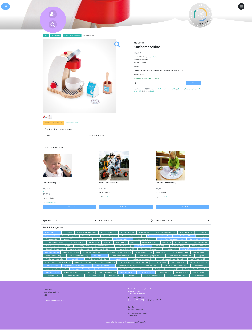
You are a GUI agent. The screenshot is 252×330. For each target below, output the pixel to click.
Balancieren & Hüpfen (86, 232)
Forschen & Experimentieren (119, 252)
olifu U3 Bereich (178, 262)
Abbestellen (132, 316)
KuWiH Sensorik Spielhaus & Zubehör (135, 269)
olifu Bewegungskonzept (142, 259)
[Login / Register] (53, 14)
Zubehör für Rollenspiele (72, 35)
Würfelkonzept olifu (54, 256)
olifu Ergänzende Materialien (171, 259)
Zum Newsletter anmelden (137, 313)
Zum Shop (131, 307)
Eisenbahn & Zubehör (128, 266)
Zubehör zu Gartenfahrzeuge (132, 236)
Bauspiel (94, 242)
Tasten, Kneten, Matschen (196, 269)
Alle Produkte (172, 89)
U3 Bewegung (164, 272)
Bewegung (51, 232)
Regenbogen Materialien (75, 266)
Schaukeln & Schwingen (165, 232)
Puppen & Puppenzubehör (176, 266)
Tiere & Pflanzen (200, 252)
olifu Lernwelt (108, 262)
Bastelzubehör (179, 246)
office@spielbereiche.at (152, 300)
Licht (158, 269)
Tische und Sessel (54, 259)
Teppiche (202, 256)
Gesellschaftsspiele (72, 272)
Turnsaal (202, 232)
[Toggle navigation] (241, 6)
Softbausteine (105, 246)
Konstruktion (197, 239)
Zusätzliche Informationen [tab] (53, 123)
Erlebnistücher (127, 232)
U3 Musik (114, 276)
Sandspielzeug (109, 236)
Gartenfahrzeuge (69, 236)
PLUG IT (50, 246)
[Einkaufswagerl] (5, 6)
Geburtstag (51, 239)
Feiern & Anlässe (183, 236)
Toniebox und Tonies (97, 259)
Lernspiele (50, 252)
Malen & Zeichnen (127, 249)
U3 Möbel (94, 276)
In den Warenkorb (193, 83)
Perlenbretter (162, 252)
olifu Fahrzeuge (198, 259)
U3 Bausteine (124, 246)
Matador (166, 242)
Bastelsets (160, 246)
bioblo (107, 242)
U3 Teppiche (199, 276)
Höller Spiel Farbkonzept (170, 239)
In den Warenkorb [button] (69, 207)
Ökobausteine (200, 242)
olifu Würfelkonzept (198, 262)
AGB (45, 295)
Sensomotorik (105, 269)
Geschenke (121, 239)
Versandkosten (153, 57)
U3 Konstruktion (200, 272)
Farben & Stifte (199, 246)
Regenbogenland (84, 246)
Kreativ (141, 246)
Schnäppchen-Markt (81, 269)
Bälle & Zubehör (108, 232)
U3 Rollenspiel (162, 89)
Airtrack (68, 232)
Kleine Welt (151, 266)
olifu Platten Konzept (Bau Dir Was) (133, 262)
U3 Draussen (182, 272)
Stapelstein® (186, 232)
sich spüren (173, 269)
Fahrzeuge (144, 232)
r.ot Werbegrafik (140, 322)
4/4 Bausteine (78, 242)
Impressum (48, 289)
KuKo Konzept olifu (143, 252)
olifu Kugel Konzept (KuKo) (86, 262)
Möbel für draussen (90, 236)
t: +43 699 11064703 (136, 297)
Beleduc (152, 91)
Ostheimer (84, 239)
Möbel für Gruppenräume (180, 256)
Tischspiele (50, 272)
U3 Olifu (132, 276)
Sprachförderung (180, 252)
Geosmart (121, 242)
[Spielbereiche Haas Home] (200, 14)
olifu (117, 259)
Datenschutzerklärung (51, 292)
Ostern (68, 239)
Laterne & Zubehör (103, 249)
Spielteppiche (200, 266)
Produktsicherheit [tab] (72, 123)
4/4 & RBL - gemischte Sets (56, 242)
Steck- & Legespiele (107, 272)
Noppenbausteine (182, 242)
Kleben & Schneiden (54, 249)
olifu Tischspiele (159, 262)
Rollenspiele (189, 89)
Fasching (203, 236)
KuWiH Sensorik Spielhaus (193, 249)
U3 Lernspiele (73, 276)
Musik (74, 259)
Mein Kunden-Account (136, 309)
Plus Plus (65, 246)
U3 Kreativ (52, 276)
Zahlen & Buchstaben (78, 256)
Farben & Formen (71, 252)
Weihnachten (102, 239)
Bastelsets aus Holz (144, 239)
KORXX (134, 242)
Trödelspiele (126, 272)
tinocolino (171, 249)
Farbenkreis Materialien (158, 236)
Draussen (50, 236)
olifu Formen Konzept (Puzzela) (57, 262)
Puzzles (89, 272)
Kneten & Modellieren (79, 249)
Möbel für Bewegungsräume (151, 256)
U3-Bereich (180, 89)
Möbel (98, 256)
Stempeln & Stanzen (150, 249)
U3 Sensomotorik (177, 276)
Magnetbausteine (150, 242)
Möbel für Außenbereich (122, 256)
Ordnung (51, 266)
